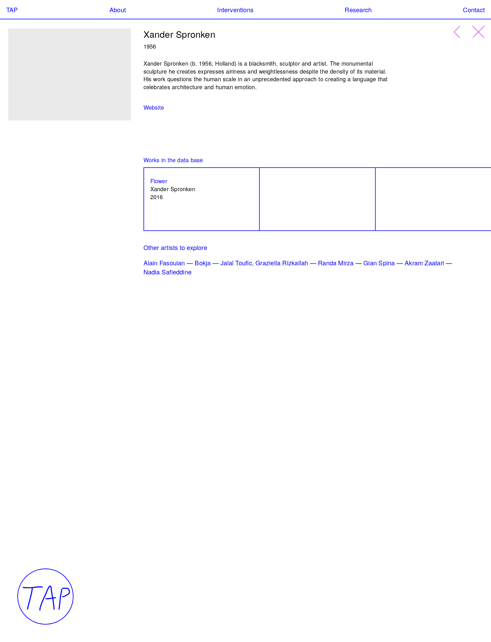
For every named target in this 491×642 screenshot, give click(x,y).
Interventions (235, 9)
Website (153, 107)
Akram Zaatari (424, 262)
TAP (12, 9)
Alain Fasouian (164, 262)
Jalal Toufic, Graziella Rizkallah (264, 262)
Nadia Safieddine (167, 271)
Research (358, 9)
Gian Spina (379, 262)
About (117, 9)
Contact (474, 9)
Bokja (203, 262)
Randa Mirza (335, 262)
